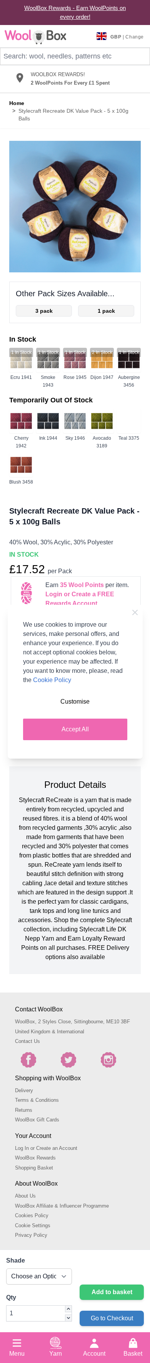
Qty (11, 1297)
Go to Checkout (112, 1318)
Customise (75, 701)
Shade (15, 1260)
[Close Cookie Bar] (135, 612)
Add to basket (112, 1292)
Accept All (75, 729)
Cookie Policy (52, 680)
